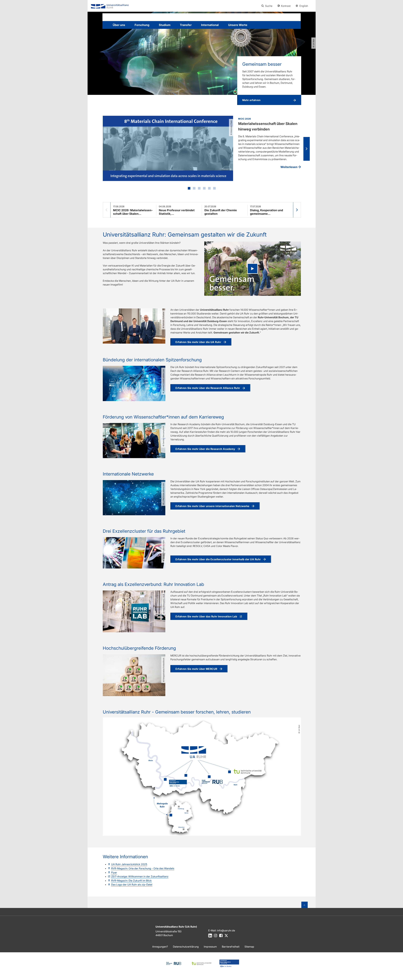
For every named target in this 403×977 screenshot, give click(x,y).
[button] (269, 100)
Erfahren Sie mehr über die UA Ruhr (198, 342)
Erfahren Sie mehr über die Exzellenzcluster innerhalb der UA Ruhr (218, 559)
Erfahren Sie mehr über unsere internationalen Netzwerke (212, 506)
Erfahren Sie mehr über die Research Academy (205, 448)
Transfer (186, 25)
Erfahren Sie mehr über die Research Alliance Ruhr (207, 388)
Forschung (142, 25)
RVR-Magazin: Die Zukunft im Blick (131, 880)
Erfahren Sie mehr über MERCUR (196, 668)
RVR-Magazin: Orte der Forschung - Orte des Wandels (142, 868)
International (210, 25)
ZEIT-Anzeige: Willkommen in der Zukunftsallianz (139, 876)
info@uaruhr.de (226, 930)
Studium (164, 25)
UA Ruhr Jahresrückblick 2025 (129, 864)
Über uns (119, 25)
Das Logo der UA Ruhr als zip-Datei (131, 884)
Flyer (114, 872)
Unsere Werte (237, 25)
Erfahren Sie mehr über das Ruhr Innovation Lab (206, 616)
